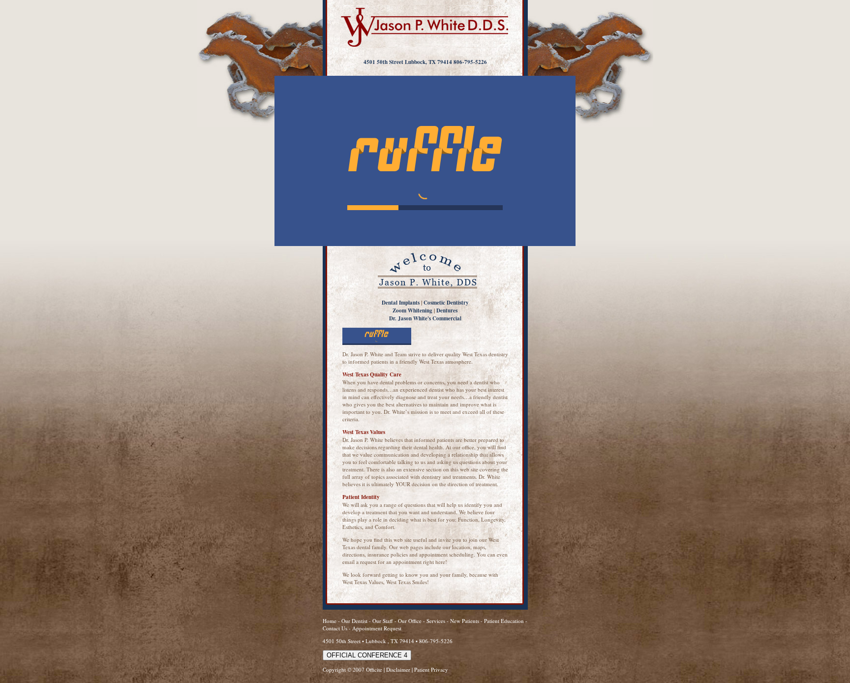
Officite (374, 669)
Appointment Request (376, 628)
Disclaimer (398, 669)
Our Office (410, 620)
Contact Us (335, 628)
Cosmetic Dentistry (446, 303)
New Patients (464, 620)
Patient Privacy (431, 669)
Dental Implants (401, 303)
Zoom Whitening (412, 310)
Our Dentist (355, 620)
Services (435, 620)
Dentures (446, 310)
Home (329, 620)
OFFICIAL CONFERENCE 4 (367, 655)
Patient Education (504, 620)
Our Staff (383, 620)
